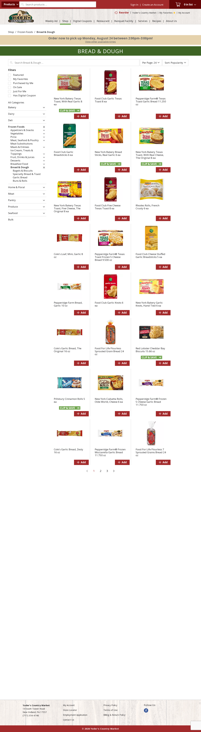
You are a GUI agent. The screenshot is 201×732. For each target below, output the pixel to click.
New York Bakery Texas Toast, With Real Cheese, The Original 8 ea (150, 155)
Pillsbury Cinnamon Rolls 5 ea (69, 400)
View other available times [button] (100, 41)
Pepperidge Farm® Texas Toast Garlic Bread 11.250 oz (151, 101)
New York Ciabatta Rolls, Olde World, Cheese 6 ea (109, 400)
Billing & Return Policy (114, 714)
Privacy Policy (110, 705)
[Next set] (114, 471)
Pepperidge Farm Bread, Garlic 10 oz (68, 304)
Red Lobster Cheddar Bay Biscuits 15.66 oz (150, 350)
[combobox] (10, 4)
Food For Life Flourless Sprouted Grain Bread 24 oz (109, 351)
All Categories (16, 102)
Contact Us (68, 719)
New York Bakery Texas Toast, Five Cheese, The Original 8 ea (67, 208)
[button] (43, 108)
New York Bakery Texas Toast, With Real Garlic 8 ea (68, 101)
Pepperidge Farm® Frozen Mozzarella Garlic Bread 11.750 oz (110, 452)
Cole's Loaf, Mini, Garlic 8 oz (68, 255)
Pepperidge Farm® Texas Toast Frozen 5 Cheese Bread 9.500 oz (110, 257)
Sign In (134, 4)
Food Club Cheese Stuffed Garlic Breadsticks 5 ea (150, 255)
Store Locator (70, 710)
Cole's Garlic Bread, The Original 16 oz (67, 350)
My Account (69, 705)
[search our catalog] (22, 4)
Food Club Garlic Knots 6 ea (109, 304)
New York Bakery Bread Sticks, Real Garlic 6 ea (108, 153)
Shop (11, 32)
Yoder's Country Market (144, 12)
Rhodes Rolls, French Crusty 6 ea (147, 207)
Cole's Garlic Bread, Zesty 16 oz (68, 451)
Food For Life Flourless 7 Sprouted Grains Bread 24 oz (151, 452)
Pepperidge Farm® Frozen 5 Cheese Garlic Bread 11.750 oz (151, 401)
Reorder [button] (124, 12)
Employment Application (75, 714)
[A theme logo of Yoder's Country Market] (21, 21)
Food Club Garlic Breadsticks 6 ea (63, 153)
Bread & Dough (45, 32)
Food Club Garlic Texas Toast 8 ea (108, 100)
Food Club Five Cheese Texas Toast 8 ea (108, 207)
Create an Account (152, 4)
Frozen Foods (25, 32)
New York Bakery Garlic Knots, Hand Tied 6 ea (149, 304)
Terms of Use (110, 710)
